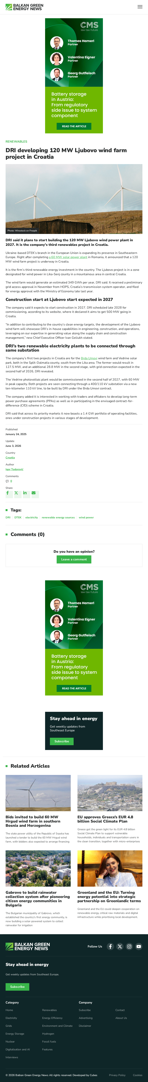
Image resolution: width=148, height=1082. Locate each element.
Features (47, 1049)
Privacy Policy (117, 1075)
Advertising (85, 1018)
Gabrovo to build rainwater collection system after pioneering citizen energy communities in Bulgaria (38, 898)
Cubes (93, 1075)
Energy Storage (15, 1033)
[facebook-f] (110, 946)
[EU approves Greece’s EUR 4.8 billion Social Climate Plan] (110, 793)
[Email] (35, 494)
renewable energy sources (58, 517)
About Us (121, 1018)
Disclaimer (85, 1025)
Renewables (16, 141)
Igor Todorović (14, 469)
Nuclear (10, 1041)
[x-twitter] (120, 946)
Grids (9, 1025)
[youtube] (138, 946)
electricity (31, 517)
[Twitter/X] (18, 494)
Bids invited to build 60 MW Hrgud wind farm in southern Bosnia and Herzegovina (33, 821)
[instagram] (129, 946)
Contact (120, 1010)
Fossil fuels (49, 1041)
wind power (86, 517)
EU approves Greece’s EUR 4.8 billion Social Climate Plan (105, 819)
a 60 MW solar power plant (68, 257)
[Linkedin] (26, 494)
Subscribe (62, 741)
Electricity (11, 1018)
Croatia (10, 457)
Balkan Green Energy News (31, 1075)
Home (9, 1010)
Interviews (12, 1057)
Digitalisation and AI (18, 1049)
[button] (140, 7)
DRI (8, 517)
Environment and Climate (57, 1025)
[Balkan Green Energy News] (24, 7)
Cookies (137, 1075)
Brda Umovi (89, 358)
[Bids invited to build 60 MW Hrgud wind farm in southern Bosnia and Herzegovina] (38, 793)
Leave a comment (74, 559)
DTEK (17, 517)
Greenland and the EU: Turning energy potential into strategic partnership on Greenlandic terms (109, 896)
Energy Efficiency (52, 1018)
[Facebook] (9, 494)
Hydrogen (48, 1033)
